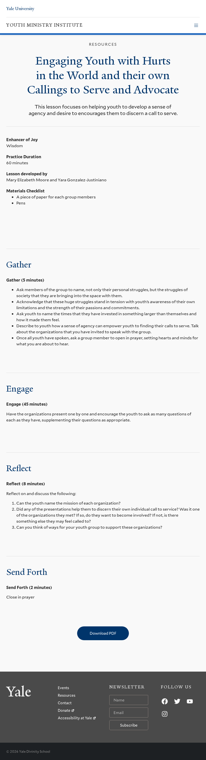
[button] (196, 25)
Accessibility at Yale (75, 718)
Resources (66, 695)
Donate (64, 710)
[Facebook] (164, 701)
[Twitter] (177, 701)
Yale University (20, 8)
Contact (65, 702)
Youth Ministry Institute (44, 25)
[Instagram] (164, 714)
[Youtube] (189, 701)
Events (63, 687)
